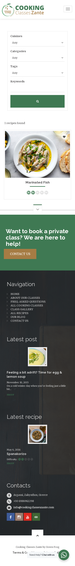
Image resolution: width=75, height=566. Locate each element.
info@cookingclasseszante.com (33, 507)
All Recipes (19, 313)
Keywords (17, 81)
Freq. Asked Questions (28, 301)
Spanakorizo (16, 454)
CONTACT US (20, 254)
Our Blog (18, 317)
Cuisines (16, 36)
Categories (18, 51)
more (10, 394)
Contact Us (19, 320)
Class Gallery (22, 309)
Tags (14, 66)
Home (15, 294)
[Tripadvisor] (36, 517)
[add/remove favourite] (64, 137)
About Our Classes (25, 298)
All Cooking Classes (27, 305)
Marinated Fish (38, 182)
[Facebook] (11, 517)
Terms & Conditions (25, 552)
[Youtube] (28, 517)
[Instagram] (19, 517)
